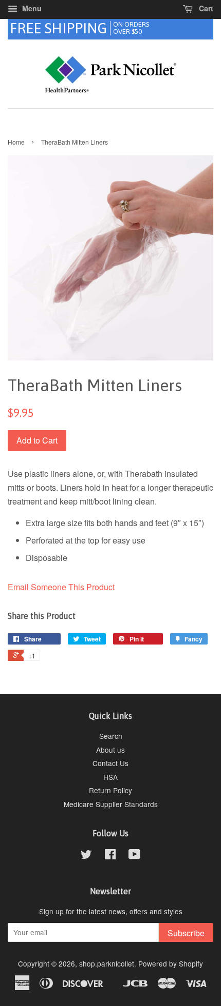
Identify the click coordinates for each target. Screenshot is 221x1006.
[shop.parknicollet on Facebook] (110, 856)
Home (16, 141)
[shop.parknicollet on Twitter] (86, 856)
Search (110, 736)
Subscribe (186, 933)
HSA (110, 777)
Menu (31, 8)
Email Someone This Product (61, 587)
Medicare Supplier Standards (111, 804)
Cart (205, 8)
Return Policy (110, 790)
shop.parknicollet (106, 963)
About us (110, 750)
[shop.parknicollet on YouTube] (134, 856)
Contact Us (110, 763)
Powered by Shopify (170, 963)
